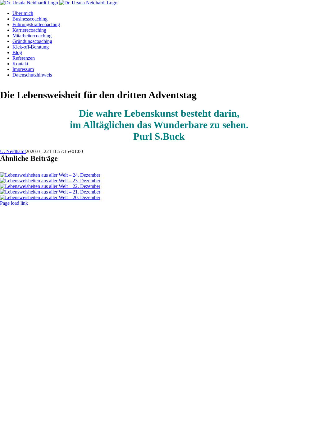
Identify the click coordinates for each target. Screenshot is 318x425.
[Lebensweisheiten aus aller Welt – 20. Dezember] (50, 197)
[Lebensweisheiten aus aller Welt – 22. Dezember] (50, 186)
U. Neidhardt (13, 151)
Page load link (14, 203)
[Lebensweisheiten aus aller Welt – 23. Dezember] (50, 180)
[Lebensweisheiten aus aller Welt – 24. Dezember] (50, 175)
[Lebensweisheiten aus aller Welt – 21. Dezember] (50, 191)
